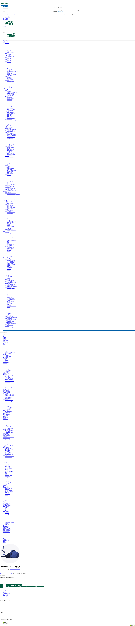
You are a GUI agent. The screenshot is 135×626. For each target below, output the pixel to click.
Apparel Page (7, 232)
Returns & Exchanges (8, 16)
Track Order (5, 579)
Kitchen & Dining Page (8, 103)
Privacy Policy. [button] (60, 11)
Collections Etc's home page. (15, 569)
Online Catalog (7, 10)
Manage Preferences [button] (65, 14)
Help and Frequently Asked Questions (11, 14)
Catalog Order (5, 8)
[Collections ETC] (4, 3)
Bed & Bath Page (7, 89)
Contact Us (4, 590)
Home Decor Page (8, 65)
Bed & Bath (5, 582)
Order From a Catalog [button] (8, 9)
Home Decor (5, 581)
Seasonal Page (7, 43)
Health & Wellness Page (9, 201)
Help (3, 591)
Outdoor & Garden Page (9, 127)
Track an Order (7, 17)
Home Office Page (8, 192)
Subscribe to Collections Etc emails (6, 573)
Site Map (4, 616)
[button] (71, 14)
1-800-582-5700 (7, 13)
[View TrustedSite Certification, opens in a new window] (5, 623)
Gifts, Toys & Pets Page (9, 258)
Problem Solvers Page (8, 160)
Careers (4, 597)
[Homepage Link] (8, 24)
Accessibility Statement (4, 0)
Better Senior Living (6, 596)
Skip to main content (11, 0)
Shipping (6, 15)
